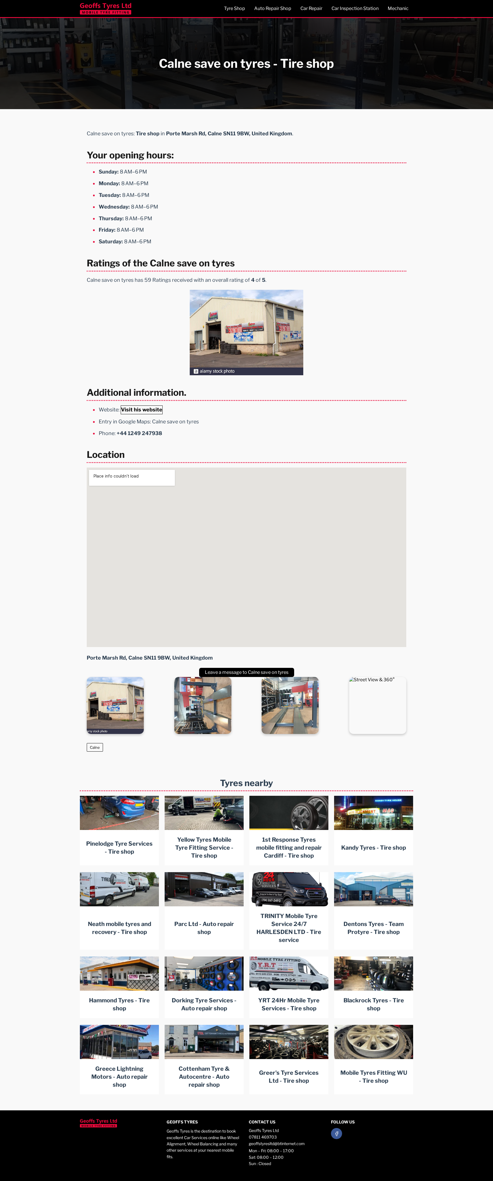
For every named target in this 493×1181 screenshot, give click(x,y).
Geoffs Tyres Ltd (264, 1130)
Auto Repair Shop (272, 8)
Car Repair (311, 8)
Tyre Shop (234, 8)
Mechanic (398, 8)
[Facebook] (336, 1133)
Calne (95, 747)
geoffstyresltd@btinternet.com (277, 1143)
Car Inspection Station (355, 8)
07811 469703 (263, 1137)
